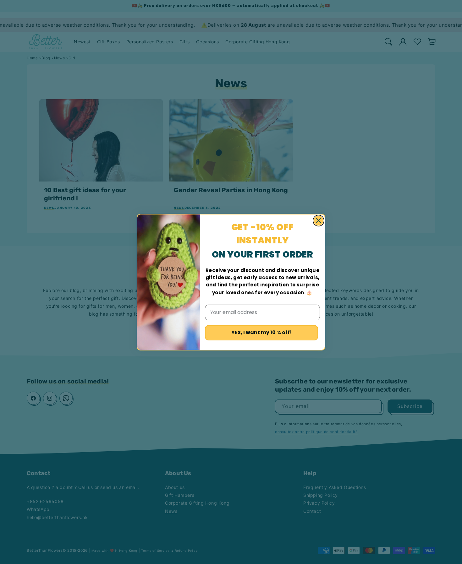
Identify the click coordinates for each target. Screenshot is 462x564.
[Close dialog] (318, 220)
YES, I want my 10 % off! (261, 332)
